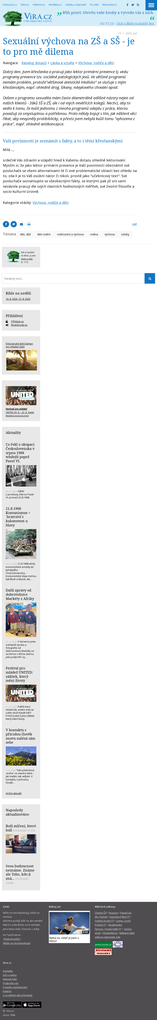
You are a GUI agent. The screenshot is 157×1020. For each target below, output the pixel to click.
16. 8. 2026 (11, 299)
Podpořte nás (11, 983)
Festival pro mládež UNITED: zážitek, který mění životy (19, 674)
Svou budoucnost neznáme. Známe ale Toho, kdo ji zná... (20, 872)
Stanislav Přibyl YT (119, 916)
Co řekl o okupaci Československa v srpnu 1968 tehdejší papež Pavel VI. (20, 452)
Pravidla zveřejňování (15, 987)
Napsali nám (10, 979)
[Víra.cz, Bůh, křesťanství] (27, 18)
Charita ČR (100, 912)
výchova (110, 234)
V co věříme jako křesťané (17, 995)
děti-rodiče (44, 234)
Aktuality (13, 432)
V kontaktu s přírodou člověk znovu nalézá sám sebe (20, 736)
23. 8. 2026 (24, 299)
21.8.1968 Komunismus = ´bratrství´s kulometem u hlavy (18, 516)
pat (135, 33)
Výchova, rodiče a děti (96, 63)
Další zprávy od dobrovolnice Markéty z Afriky (20, 594)
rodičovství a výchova (70, 234)
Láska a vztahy (62, 63)
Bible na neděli (18, 293)
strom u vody (27, 258)
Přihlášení (14, 315)
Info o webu (10, 975)
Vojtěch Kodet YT (104, 920)
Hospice (113, 912)
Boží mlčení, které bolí (21, 828)
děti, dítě (25, 234)
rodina (94, 234)
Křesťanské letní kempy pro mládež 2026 (19, 345)
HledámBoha (110, 933)
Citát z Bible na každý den (135, 23)
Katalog (7, 991)
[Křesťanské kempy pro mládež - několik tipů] (21, 360)
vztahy (125, 234)
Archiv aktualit (13, 793)
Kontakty (8, 971)
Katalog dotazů (34, 63)
